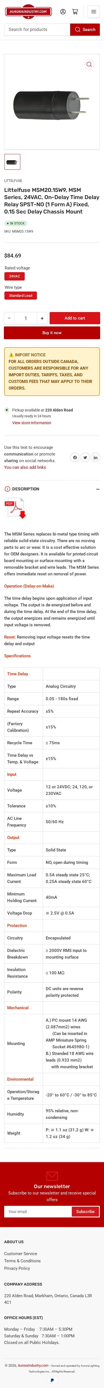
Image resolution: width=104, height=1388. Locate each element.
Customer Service (20, 1253)
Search (89, 29)
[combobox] (52, 30)
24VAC (14, 276)
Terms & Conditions (22, 1260)
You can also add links (25, 467)
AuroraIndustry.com (33, 1365)
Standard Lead (20, 295)
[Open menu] (94, 12)
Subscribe (85, 1211)
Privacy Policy (17, 1268)
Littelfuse (13, 181)
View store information (31, 423)
